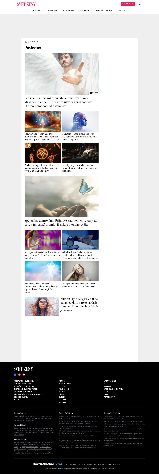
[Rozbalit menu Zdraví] (101, 10)
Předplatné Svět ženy (24, 381)
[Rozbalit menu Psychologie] (90, 10)
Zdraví (97, 11)
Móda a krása (38, 11)
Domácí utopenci (27, 453)
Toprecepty (109, 397)
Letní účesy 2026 (44, 432)
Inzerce (17, 400)
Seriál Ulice (31, 430)
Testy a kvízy (41, 416)
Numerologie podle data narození (36, 418)
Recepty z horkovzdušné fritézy (43, 453)
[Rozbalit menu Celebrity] (58, 10)
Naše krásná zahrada (114, 389)
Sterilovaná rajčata (37, 442)
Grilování (31, 420)
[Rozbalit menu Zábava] (113, 10)
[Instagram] (19, 374)
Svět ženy (81, 464)
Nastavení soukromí (23, 392)
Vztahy (62, 381)
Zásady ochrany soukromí (26, 389)
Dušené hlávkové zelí (20, 451)
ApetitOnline (110, 381)
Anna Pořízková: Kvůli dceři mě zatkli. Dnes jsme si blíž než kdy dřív (124, 421)
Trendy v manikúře (19, 428)
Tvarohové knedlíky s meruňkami (29, 444)
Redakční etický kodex (24, 386)
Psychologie (83, 11)
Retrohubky (68, 11)
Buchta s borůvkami (20, 449)
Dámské (89, 464)
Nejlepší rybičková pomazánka (29, 447)
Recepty (62, 402)
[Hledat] (139, 4)
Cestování (21, 418)
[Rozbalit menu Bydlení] (126, 10)
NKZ (95, 464)
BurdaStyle (102, 464)
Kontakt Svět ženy (22, 384)
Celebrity (52, 11)
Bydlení (121, 11)
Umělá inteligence (42, 430)
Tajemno (63, 400)
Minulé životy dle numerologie (35, 428)
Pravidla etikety (18, 416)
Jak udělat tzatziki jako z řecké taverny (39, 449)
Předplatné (127, 4)
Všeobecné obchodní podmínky (28, 394)
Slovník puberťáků (30, 416)
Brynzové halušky (45, 447)
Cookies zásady (21, 397)
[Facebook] (15, 374)
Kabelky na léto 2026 (31, 432)
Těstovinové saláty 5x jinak (22, 442)
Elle (106, 384)
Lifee (106, 394)
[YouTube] (23, 374)
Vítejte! (24, 420)
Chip (106, 392)
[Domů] (26, 4)
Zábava (109, 11)
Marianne (108, 386)
